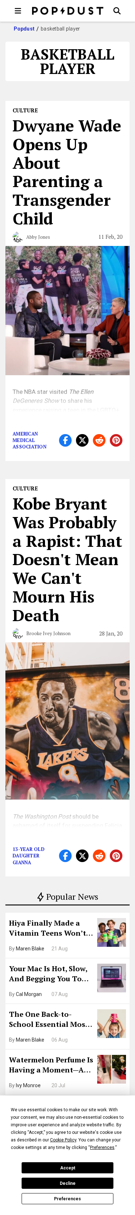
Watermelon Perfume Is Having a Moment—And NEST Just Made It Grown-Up (51, 1065)
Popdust (24, 29)
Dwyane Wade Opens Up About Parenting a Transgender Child (67, 172)
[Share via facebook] (65, 440)
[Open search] (117, 11)
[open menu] (18, 11)
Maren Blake (30, 948)
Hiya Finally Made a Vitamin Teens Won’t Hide (47, 929)
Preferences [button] (102, 1147)
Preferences (67, 1198)
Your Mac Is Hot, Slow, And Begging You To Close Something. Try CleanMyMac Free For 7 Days (50, 974)
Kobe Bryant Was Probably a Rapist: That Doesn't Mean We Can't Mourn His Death (67, 559)
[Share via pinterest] (116, 440)
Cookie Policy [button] (63, 1139)
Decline (68, 1183)
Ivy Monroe (28, 1085)
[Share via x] (82, 440)
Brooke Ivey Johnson (48, 633)
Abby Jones (38, 237)
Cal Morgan (29, 994)
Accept (67, 1167)
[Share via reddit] (99, 440)
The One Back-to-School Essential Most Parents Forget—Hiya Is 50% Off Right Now (51, 1020)
